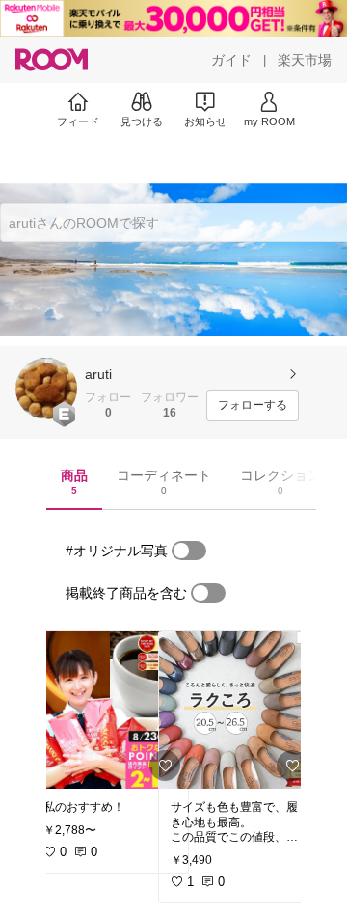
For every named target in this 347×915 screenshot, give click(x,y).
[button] (46, 388)
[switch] (189, 550)
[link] (110, 710)
